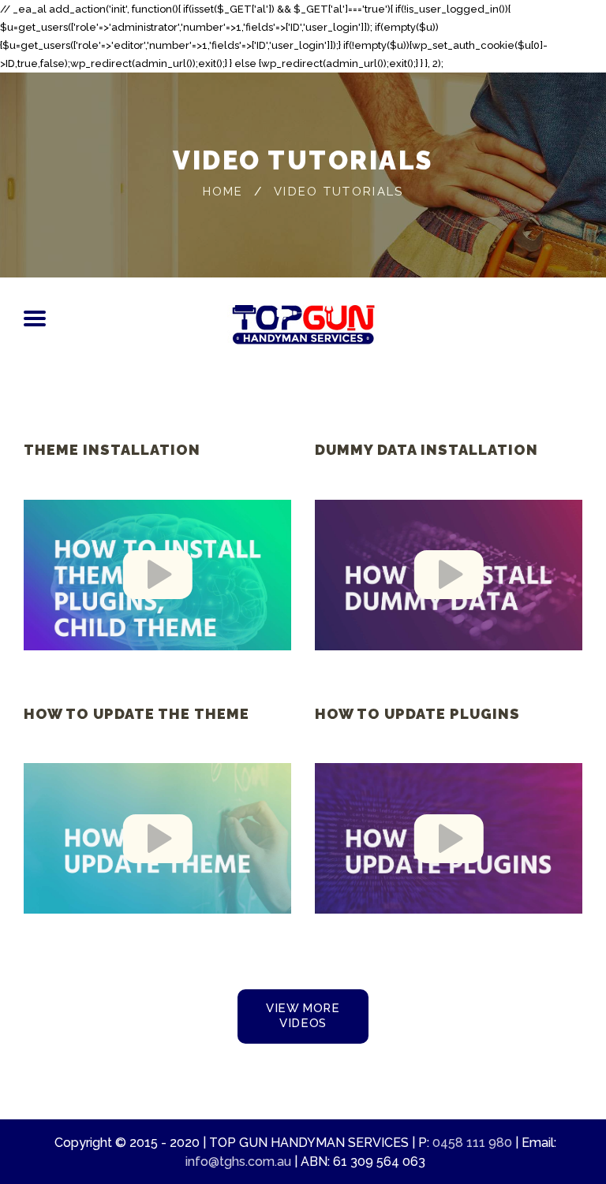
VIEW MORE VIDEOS (302, 1015)
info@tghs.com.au (238, 1161)
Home (223, 191)
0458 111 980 (472, 1142)
